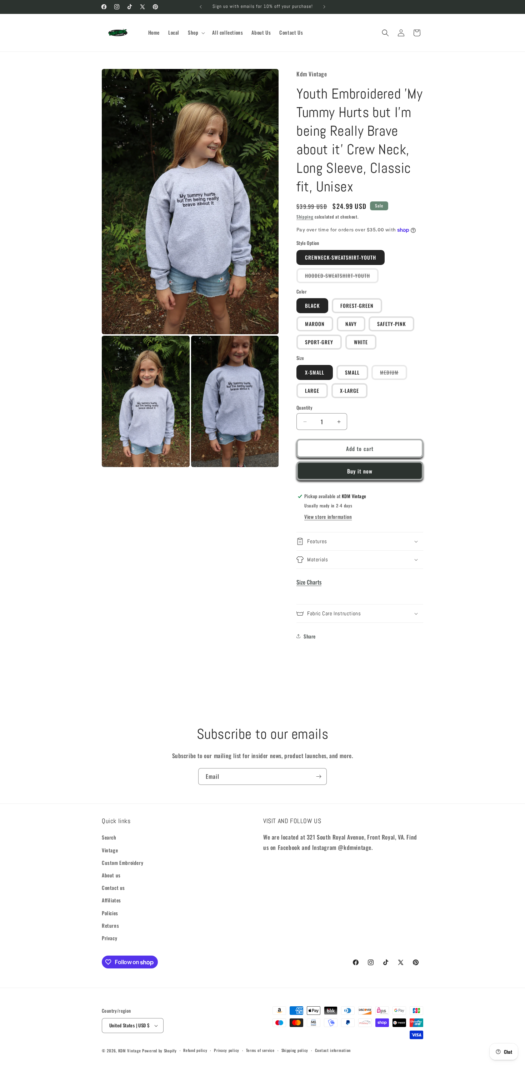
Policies (110, 913)
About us (111, 875)
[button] (196, 32)
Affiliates (111, 900)
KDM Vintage (129, 1050)
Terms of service (260, 1050)
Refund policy (195, 1050)
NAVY (351, 323)
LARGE (312, 390)
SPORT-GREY (319, 342)
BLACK (312, 305)
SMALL (352, 372)
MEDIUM (393, 374)
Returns (110, 925)
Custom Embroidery (122, 862)
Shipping (305, 217)
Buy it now (359, 471)
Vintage (110, 850)
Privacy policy (226, 1050)
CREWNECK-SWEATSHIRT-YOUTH (340, 257)
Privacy (109, 938)
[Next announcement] (324, 7)
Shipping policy (295, 1050)
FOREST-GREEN (357, 305)
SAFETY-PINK (391, 323)
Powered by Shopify (159, 1050)
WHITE (361, 342)
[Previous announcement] (201, 7)
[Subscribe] (318, 776)
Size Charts (308, 582)
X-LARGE (349, 390)
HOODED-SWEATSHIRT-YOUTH (342, 277)
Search (109, 837)
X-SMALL (314, 372)
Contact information (333, 1050)
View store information (328, 516)
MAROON (315, 323)
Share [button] (310, 636)
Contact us (113, 887)
